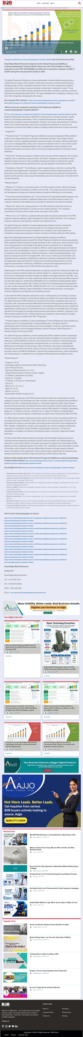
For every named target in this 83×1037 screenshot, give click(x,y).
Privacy (13, 1035)
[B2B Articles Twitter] (9, 1026)
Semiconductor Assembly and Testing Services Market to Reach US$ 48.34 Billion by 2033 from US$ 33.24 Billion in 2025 (21, 708)
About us (45, 1009)
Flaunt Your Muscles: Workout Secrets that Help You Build (49, 924)
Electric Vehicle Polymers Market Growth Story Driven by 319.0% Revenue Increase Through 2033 (21, 647)
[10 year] (41, 765)
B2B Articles (55, 1032)
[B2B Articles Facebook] (3, 1026)
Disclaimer (65, 1009)
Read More (9, 656)
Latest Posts (45, 3)
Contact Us (46, 1016)
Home (39, 3)
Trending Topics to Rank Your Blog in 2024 (44, 954)
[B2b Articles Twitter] (66, 51)
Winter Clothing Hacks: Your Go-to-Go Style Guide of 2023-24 (50, 937)
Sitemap (64, 1016)
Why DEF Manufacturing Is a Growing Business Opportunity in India (52, 835)
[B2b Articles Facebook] (62, 51)
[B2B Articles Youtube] (13, 1026)
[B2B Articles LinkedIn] (16, 1026)
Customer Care (23, 1035)
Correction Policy (48, 1012)
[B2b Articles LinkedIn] (76, 51)
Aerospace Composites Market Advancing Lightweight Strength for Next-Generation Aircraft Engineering (21, 744)
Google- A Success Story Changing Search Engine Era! (48, 971)
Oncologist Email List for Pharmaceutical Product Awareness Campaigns (54, 888)
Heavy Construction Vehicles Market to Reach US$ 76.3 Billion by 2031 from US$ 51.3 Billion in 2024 (59, 708)
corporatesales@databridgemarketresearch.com (28, 592)
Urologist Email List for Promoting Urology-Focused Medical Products (53, 874)
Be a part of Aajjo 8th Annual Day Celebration (45, 987)
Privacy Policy (66, 1012)
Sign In (52, 3)
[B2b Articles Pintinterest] (71, 51)
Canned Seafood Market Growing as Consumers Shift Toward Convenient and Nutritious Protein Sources (59, 744)
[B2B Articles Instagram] (6, 1026)
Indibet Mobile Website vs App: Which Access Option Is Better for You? (53, 902)
